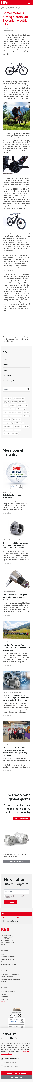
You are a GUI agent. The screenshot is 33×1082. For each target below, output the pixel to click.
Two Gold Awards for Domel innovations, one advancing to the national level (16, 647)
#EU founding (21, 409)
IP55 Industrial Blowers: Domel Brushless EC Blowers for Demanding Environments (15, 545)
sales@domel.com (9, 942)
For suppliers (4, 996)
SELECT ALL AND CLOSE (16, 1073)
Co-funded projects (9, 381)
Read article (7, 513)
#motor (26, 416)
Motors (3, 954)
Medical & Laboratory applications (10, 979)
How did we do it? (16, 861)
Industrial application (7, 976)
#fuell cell (26, 426)
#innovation (16, 419)
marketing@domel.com (13, 921)
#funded (14, 402)
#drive (6, 416)
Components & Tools (7, 962)
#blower (17, 426)
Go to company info (22, 818)
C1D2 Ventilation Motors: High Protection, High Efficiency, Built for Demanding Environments (16, 697)
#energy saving (22, 405)
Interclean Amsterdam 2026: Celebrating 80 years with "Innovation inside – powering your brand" (15, 751)
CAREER (3, 1001)
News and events (11, 7)
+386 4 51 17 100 (8, 940)
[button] (28, 389)
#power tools (8, 430)
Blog (19, 7)
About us (3, 994)
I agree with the (15, 897)
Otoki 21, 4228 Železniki (10, 937)
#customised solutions (11, 433)
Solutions (5, 365)
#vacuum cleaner (9, 409)
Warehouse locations (10, 945)
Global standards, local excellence (12, 496)
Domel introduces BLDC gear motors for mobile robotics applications (15, 597)
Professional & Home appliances (10, 974)
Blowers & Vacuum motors (8, 956)
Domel (2, 7)
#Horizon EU (7, 398)
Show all (5, 359)
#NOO (5, 405)
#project (6, 402)
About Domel (7, 375)
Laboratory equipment (7, 959)
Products (5, 370)
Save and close (16, 1077)
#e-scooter (7, 419)
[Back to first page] (5, 2)
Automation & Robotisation (8, 964)
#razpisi (12, 405)
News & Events (5, 999)
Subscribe (10, 902)
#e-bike (26, 412)
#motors (17, 430)
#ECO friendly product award (12, 412)
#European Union (19, 398)
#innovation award (15, 416)
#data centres (8, 426)
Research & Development (8, 991)
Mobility (3, 981)
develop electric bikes (11, 39)
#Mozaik (22, 402)
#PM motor (19, 423)
